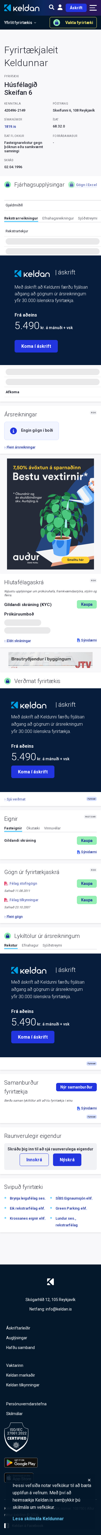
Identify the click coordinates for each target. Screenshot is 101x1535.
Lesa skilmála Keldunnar (38, 1518)
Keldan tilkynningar (23, 1385)
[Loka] (52, 1480)
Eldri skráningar (19, 641)
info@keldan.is (59, 1309)
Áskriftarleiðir (18, 1328)
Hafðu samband (20, 1347)
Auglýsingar (16, 1338)
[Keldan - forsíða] (32, 273)
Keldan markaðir (20, 1375)
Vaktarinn (14, 1365)
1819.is (10, 126)
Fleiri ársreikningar (21, 447)
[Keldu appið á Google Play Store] (21, 1463)
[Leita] (51, 7)
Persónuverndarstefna (26, 1404)
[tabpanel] (50, 840)
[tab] (21, 219)
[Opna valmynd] (93, 8)
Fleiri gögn (15, 917)
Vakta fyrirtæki (79, 22)
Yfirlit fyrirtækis (18, 22)
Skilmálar (14, 1413)
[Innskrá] (60, 7)
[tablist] (52, 219)
